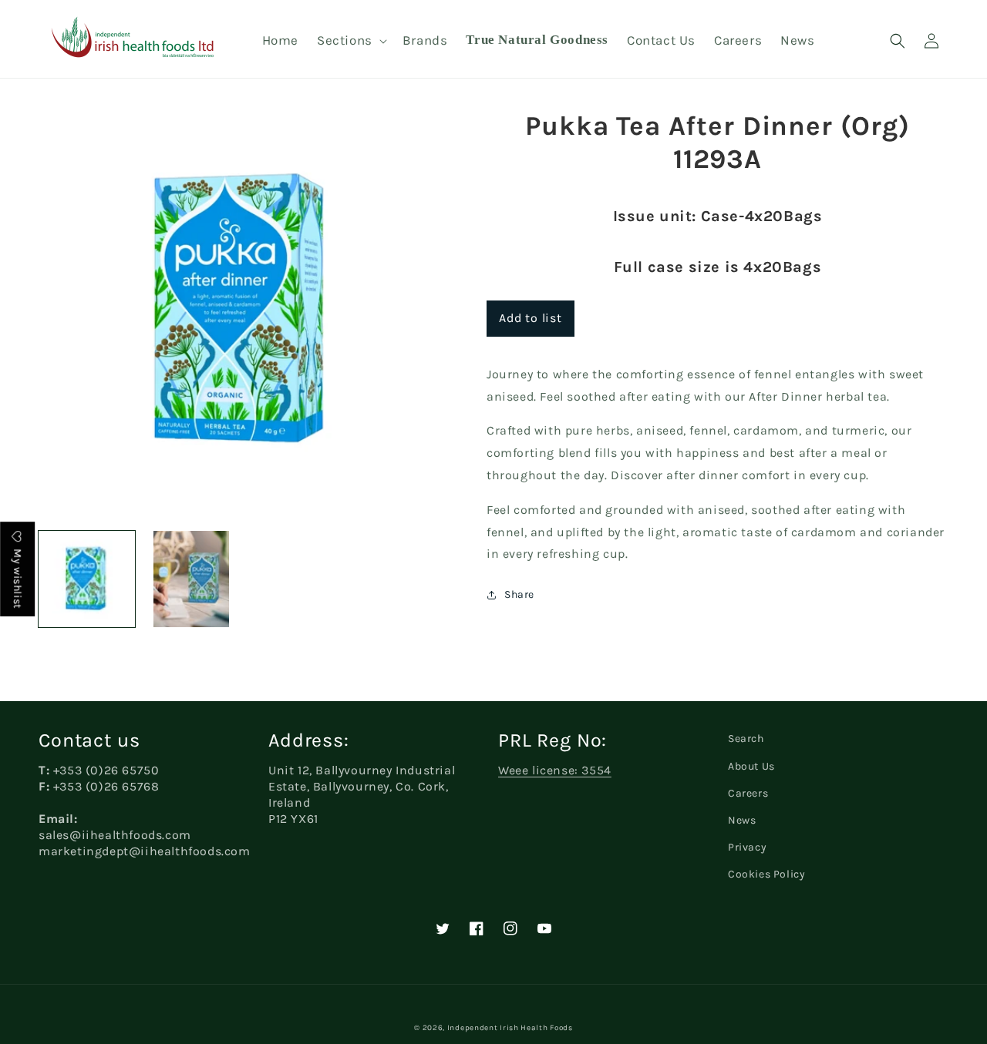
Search (746, 738)
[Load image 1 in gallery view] (87, 579)
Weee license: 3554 (554, 770)
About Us (751, 766)
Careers (748, 793)
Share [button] (519, 594)
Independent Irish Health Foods (510, 1027)
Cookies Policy (766, 874)
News (742, 820)
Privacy (747, 847)
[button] (350, 40)
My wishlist (17, 577)
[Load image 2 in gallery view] (191, 579)
